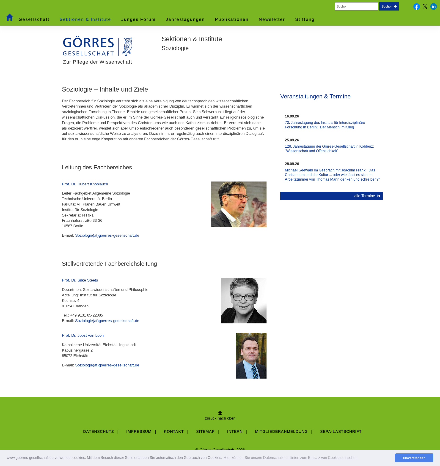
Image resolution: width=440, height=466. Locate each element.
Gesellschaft (34, 19)
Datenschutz (98, 431)
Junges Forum (138, 19)
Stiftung (305, 19)
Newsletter (272, 19)
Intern (235, 431)
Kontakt (174, 431)
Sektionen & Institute (85, 19)
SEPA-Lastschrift (341, 431)
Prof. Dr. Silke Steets (80, 280)
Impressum (138, 431)
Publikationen (232, 19)
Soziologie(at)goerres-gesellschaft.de (107, 235)
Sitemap (205, 431)
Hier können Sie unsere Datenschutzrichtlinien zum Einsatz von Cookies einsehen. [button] (291, 458)
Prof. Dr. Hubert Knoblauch (85, 184)
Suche (404, 6)
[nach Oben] (220, 413)
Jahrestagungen (185, 19)
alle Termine (364, 196)
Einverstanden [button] (414, 458)
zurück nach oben (220, 418)
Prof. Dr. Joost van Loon (83, 335)
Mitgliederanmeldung (281, 431)
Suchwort (327, 6)
